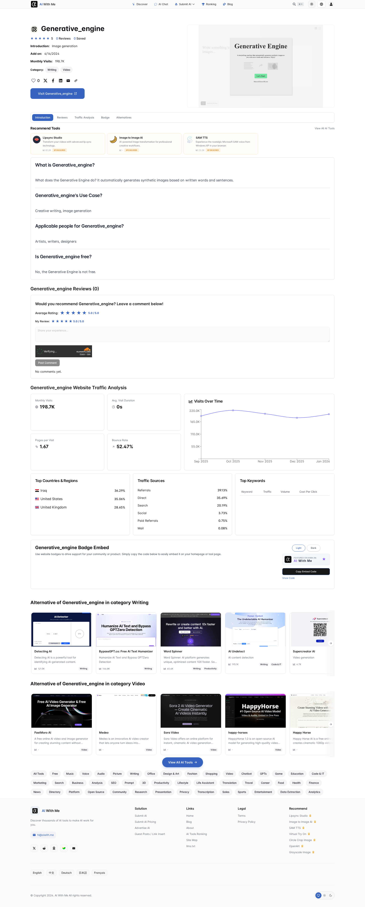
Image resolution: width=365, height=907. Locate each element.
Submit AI (185, 4)
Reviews (62, 117)
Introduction (42, 117)
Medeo (104, 732)
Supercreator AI (304, 651)
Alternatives (124, 117)
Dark (313, 547)
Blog (230, 4)
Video (66, 69)
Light (298, 547)
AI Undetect (236, 651)
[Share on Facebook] (53, 81)
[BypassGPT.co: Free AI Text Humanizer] (126, 629)
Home (190, 815)
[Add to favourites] (33, 81)
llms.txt (190, 846)
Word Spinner (173, 651)
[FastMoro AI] (61, 711)
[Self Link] (76, 81)
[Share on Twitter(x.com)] (45, 81)
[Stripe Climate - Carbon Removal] (64, 848)
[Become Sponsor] (54, 848)
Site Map (192, 840)
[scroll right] (331, 643)
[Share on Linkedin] (61, 81)
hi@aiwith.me (45, 834)
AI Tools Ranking (196, 834)
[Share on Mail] (68, 81)
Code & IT (276, 664)
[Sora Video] (191, 711)
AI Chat (163, 4)
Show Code (288, 578)
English (37, 872)
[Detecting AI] (61, 629)
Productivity (210, 668)
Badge (105, 117)
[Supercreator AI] (320, 629)
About (190, 827)
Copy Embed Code (306, 571)
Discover (142, 4)
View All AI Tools (325, 128)
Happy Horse (302, 732)
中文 (51, 872)
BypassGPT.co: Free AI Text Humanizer (126, 651)
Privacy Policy (247, 821)
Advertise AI (142, 827)
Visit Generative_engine (55, 93)
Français (99, 872)
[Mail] (74, 848)
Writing (52, 69)
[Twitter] (34, 848)
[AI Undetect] (255, 629)
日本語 (83, 872)
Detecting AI (43, 651)
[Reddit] (44, 848)
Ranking (211, 4)
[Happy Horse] (320, 711)
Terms (241, 815)
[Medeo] (126, 711)
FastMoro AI (42, 732)
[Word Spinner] (191, 629)
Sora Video (171, 732)
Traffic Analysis (84, 117)
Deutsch (66, 872)
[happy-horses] (255, 711)
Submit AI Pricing (145, 821)
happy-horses (238, 732)
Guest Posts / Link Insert (150, 834)
